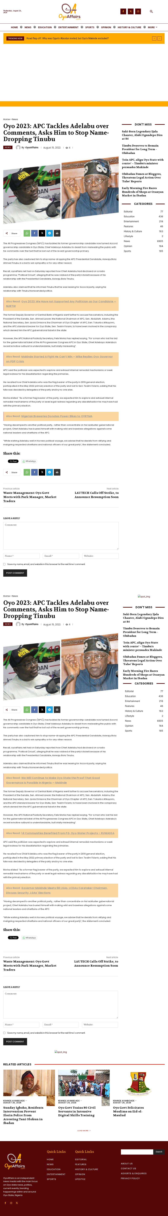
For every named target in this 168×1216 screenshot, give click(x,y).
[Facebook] (123, 11)
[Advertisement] (84, 76)
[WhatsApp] (27, 233)
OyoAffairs (31, 147)
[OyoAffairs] (19, 147)
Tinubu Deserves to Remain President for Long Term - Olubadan (140, 149)
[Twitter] (131, 11)
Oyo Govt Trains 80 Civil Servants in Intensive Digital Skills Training (77, 1111)
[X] (42, 233)
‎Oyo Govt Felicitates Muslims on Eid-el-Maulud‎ (128, 1111)
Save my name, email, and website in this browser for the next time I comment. (46, 564)
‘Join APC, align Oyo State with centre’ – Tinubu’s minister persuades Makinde (143, 163)
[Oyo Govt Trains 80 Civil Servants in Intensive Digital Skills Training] (84, 1088)
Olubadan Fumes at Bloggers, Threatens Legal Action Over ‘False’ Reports (141, 177)
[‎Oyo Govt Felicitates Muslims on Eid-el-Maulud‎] (139, 1088)
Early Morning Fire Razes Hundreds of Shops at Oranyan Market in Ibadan (142, 191)
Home (6, 119)
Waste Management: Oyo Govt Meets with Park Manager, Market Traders (29, 497)
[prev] (154, 38)
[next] (160, 38)
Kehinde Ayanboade (14, 1100)
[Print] (57, 233)
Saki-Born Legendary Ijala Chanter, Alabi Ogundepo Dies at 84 (62, 38)
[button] (151, 12)
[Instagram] (138, 11)
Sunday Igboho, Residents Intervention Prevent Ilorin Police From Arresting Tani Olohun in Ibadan (23, 1115)
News (15, 119)
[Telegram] (49, 233)
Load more (82, 1130)
